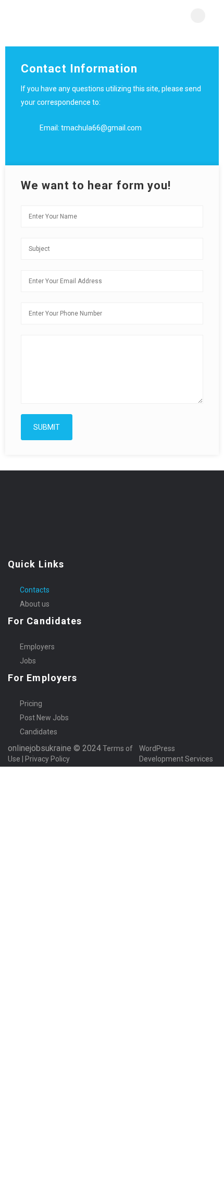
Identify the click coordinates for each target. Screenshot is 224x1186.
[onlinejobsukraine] (60, 15)
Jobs (28, 661)
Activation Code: (28, 1147)
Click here (192, 1069)
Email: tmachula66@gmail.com (91, 128)
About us (34, 604)
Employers (37, 647)
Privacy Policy (48, 759)
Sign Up (86, 907)
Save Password (27, 934)
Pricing (31, 703)
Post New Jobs (44, 717)
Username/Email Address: (45, 832)
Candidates (38, 732)
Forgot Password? (33, 907)
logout (203, 782)
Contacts (34, 590)
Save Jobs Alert (26, 1009)
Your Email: (19, 1116)
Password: (19, 864)
